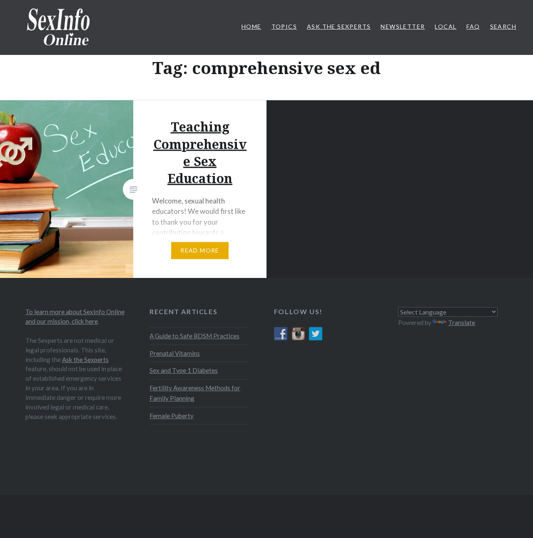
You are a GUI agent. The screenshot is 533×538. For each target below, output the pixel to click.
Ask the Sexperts (85, 359)
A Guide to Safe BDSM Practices (194, 336)
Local (445, 26)
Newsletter (403, 26)
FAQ (473, 26)
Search (503, 26)
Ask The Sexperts (339, 26)
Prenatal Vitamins (174, 353)
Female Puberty (171, 415)
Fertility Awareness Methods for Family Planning (194, 393)
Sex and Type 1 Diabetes (183, 370)
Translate (461, 322)
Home (252, 26)
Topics (284, 26)
